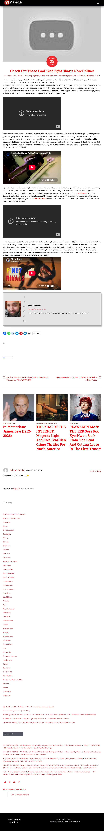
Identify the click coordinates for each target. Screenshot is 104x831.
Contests (6, 542)
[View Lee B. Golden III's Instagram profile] (24, 311)
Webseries (6, 695)
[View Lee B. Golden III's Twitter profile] (24, 302)
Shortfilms (6, 640)
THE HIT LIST (7, 672)
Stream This (7, 652)
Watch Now (7, 691)
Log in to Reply (95, 471)
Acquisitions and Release (44, 423)
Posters (5, 625)
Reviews (6, 632)
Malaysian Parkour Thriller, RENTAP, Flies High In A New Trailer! (77, 378)
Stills (4, 648)
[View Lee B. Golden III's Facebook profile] (24, 297)
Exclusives (6, 557)
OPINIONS (6, 613)
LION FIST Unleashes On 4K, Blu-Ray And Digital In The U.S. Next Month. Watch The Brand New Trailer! (39, 722)
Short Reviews (8, 636)
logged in (16, 489)
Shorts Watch (7, 644)
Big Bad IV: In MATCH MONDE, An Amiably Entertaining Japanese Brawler (28, 707)
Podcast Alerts (8, 621)
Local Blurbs (7, 597)
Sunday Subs (7, 660)
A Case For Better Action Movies (14, 514)
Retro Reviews (8, 628)
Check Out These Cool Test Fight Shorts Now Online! (52, 71)
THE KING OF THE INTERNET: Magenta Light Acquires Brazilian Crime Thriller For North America (51, 438)
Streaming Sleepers (10, 656)
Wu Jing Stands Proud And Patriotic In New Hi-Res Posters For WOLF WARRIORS (27, 378)
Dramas (6, 550)
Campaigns (7, 534)
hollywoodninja (17, 470)
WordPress (59, 822)
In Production (8, 585)
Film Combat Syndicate (14, 789)
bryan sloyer (37, 76)
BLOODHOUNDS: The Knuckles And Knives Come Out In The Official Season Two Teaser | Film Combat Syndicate (42, 758)
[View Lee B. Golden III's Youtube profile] (24, 306)
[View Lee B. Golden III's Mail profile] (24, 321)
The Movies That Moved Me (12, 680)
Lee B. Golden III (10, 76)
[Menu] (98, 3)
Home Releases (8, 573)
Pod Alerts (6, 617)
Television (6, 668)
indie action (81, 76)
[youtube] (14, 782)
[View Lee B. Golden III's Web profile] (24, 316)
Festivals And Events (10, 561)
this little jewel (40, 198)
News (20, 76)
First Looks (7, 565)
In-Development (8, 589)
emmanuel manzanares (50, 76)
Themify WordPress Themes (72, 822)
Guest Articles (8, 569)
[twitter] (5, 782)
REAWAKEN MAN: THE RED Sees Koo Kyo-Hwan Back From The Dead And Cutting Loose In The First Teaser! (85, 438)
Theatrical (6, 684)
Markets (6, 601)
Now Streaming (8, 609)
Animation (6, 522)
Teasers (76, 423)
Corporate (6, 546)
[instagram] (19, 782)
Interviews (6, 593)
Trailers (5, 688)
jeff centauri (90, 76)
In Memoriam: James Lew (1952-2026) (17, 431)
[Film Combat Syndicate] (13, 4)
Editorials (6, 554)
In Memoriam (7, 423)
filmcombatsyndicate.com (67, 76)
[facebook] (10, 782)
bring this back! (8, 530)
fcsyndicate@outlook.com (35, 309)
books (5, 526)
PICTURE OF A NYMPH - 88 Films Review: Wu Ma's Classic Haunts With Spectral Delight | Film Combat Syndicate (42, 745)
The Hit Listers (8, 676)
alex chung (28, 76)
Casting (5, 538)
